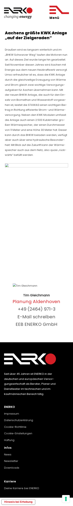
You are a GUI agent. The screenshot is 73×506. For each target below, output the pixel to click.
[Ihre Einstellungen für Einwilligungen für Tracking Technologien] (66, 499)
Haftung (9, 440)
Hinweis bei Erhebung (18, 501)
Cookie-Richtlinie (15, 427)
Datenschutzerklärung (18, 420)
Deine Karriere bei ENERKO (21, 488)
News (7, 454)
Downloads (11, 468)
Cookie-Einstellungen (18, 433)
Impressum (11, 414)
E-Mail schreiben (36, 317)
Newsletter (11, 461)
